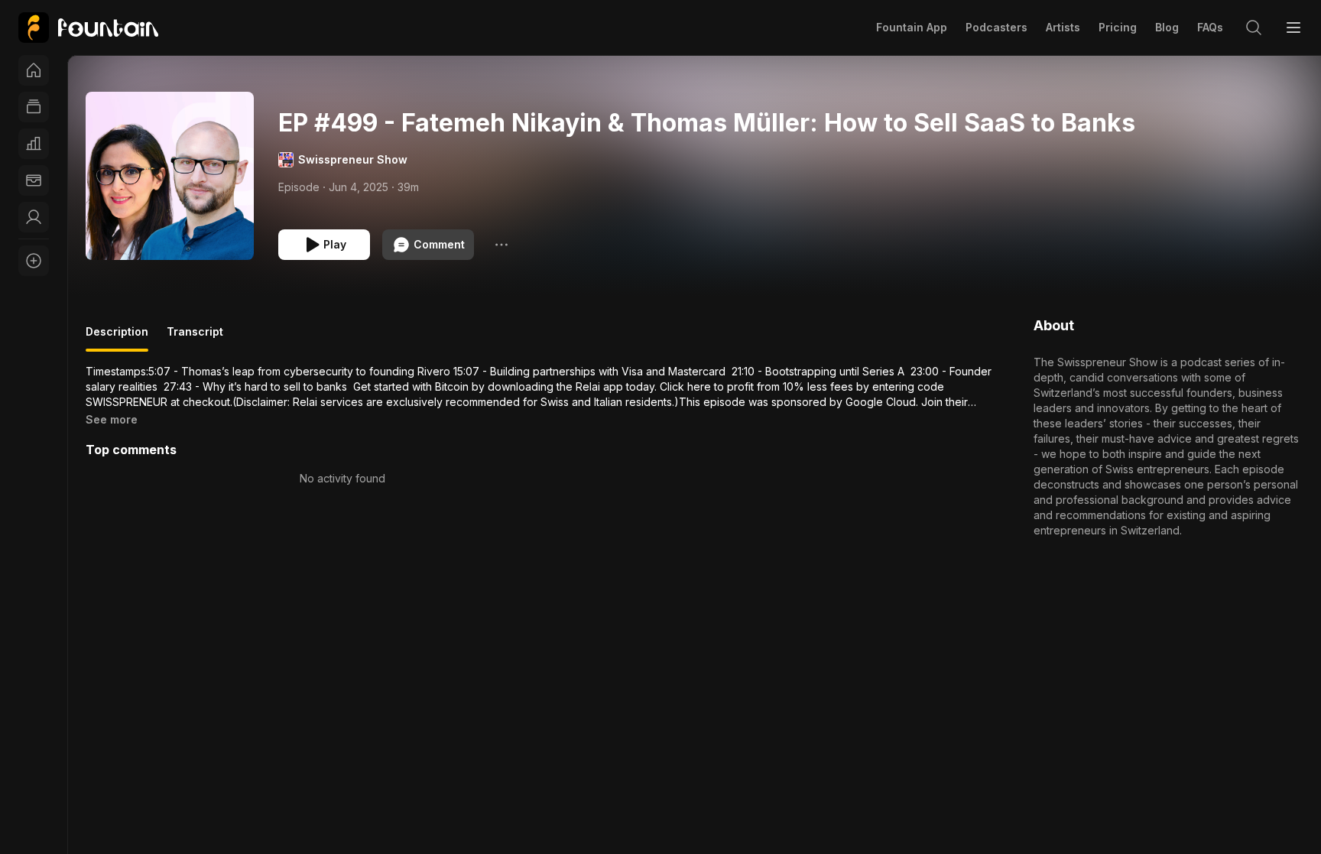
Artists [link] (1063, 27)
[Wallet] (33, 180)
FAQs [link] (1210, 27)
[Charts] (33, 143)
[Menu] (1293, 27)
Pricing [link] (1118, 27)
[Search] (1253, 27)
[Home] (33, 70)
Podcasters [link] (996, 27)
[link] (88, 27)
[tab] (117, 338)
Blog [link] (1167, 27)
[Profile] (33, 217)
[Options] (501, 244)
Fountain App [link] (911, 27)
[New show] (33, 260)
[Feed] (33, 107)
